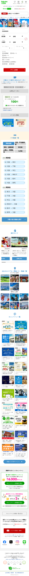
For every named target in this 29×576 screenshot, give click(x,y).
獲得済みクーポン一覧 (9, 87)
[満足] (20, 562)
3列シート (14, 53)
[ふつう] (14, 562)
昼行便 (5, 64)
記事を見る (19, 258)
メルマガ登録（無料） (16, 530)
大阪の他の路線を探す (14, 219)
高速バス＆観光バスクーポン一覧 (10, 82)
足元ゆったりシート (9, 57)
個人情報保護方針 (19, 572)
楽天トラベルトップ (5, 17)
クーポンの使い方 (19, 87)
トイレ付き (7, 59)
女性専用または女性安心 (10, 61)
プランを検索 (14, 70)
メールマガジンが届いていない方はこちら (14, 535)
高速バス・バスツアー (14, 17)
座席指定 (6, 53)
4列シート (6, 55)
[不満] (8, 562)
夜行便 (12, 64)
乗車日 (3, 29)
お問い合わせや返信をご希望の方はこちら (14, 559)
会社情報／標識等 (9, 572)
